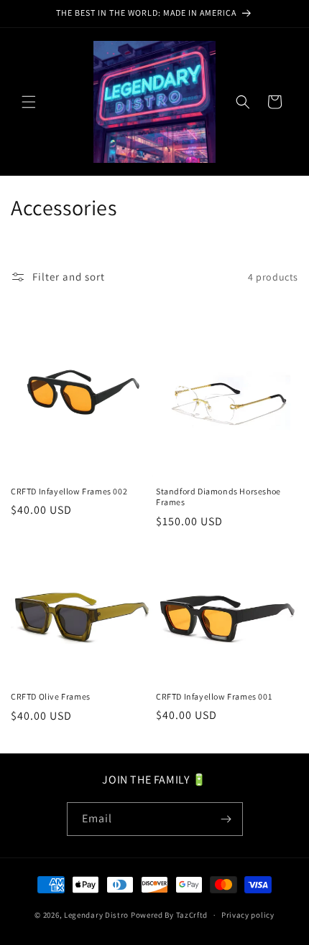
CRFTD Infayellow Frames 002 (69, 491)
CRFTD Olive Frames (51, 696)
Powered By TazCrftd (169, 915)
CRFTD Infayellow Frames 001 (214, 696)
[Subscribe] (226, 819)
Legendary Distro (96, 915)
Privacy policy (248, 915)
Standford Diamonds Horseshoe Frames (218, 497)
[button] (29, 102)
